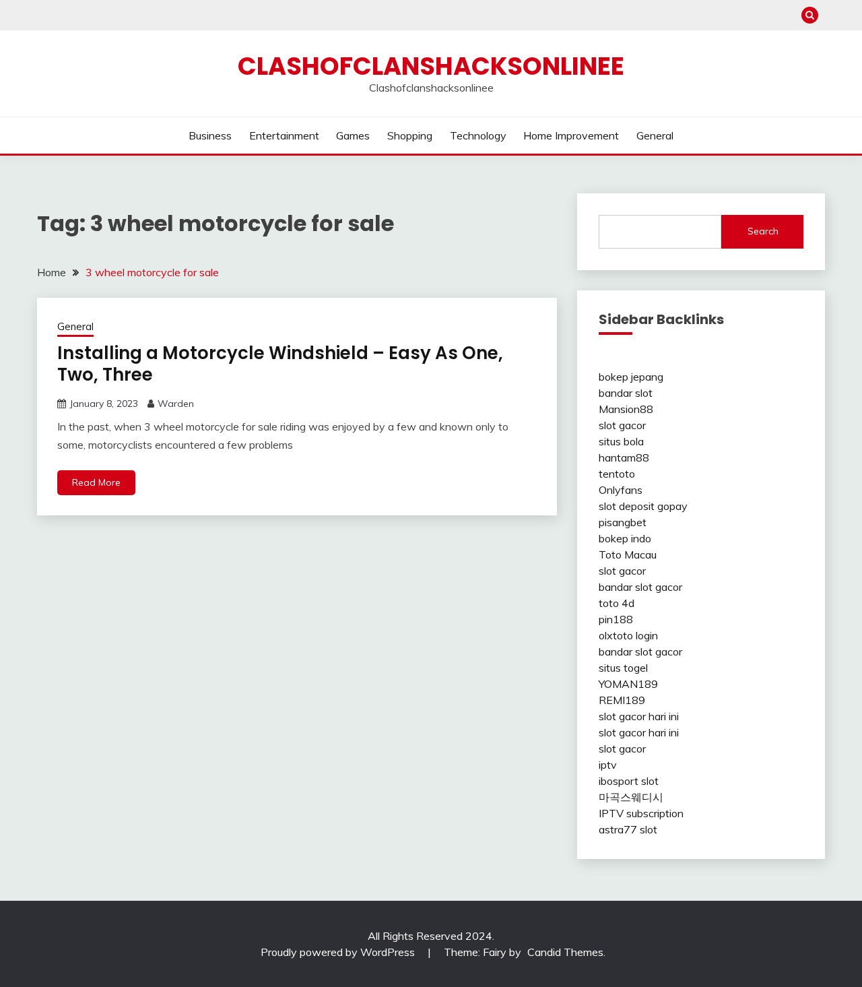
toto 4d (616, 603)
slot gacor (622, 425)
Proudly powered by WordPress (339, 952)
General (654, 135)
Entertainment (284, 135)
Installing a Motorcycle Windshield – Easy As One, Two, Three (280, 364)
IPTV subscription (641, 813)
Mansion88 (626, 409)
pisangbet (622, 522)
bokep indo (625, 538)
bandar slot (626, 393)
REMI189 (622, 700)
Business (210, 135)
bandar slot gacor (640, 587)
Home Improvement (571, 135)
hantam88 (624, 457)
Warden (176, 403)
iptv (608, 764)
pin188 (616, 619)
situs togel (623, 667)
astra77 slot (628, 829)
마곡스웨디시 (631, 797)
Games (353, 135)
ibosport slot (629, 781)
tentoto (617, 473)
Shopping (409, 135)
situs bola (621, 441)
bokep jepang (631, 376)
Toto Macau (628, 554)
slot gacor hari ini (639, 716)
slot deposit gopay (643, 506)
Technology (478, 135)
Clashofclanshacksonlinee (431, 66)
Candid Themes (565, 952)
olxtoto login (628, 635)
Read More (96, 482)
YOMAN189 (628, 684)
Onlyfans (620, 490)
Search (763, 231)
